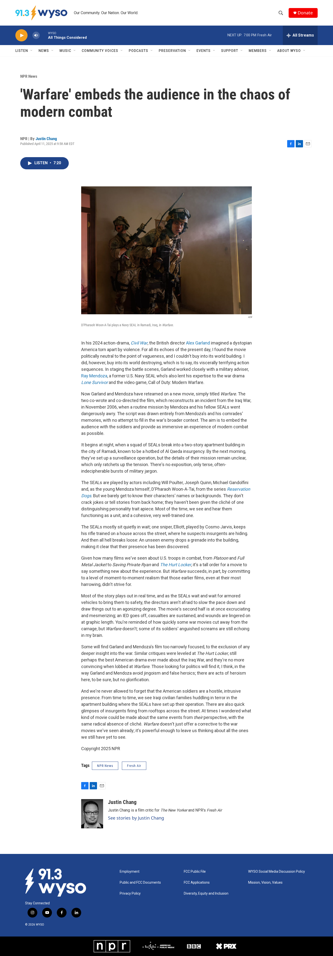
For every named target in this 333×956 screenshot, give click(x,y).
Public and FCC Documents (140, 882)
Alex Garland (198, 342)
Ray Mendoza (94, 375)
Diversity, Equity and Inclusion (206, 893)
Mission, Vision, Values (265, 882)
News (44, 51)
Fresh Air (134, 766)
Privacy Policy (130, 893)
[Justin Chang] (92, 813)
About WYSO (289, 51)
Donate (305, 12)
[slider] (44, 35)
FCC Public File (195, 871)
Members (258, 51)
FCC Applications (197, 882)
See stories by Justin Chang (136, 818)
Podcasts (138, 51)
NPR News (28, 76)
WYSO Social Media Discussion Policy (276, 871)
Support (229, 51)
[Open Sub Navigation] (32, 51)
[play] (21, 35)
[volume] (36, 35)
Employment (129, 871)
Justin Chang (46, 138)
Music (65, 51)
